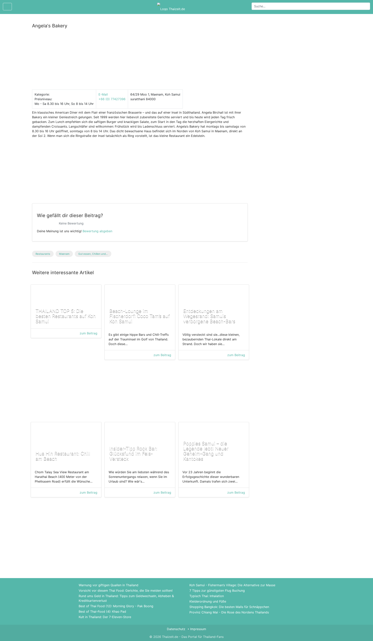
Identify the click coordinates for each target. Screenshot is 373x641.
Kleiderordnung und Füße (207, 601)
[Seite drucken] (18, 6)
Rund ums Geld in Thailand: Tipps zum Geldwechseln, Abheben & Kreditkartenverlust (126, 598)
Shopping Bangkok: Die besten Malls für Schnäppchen (229, 607)
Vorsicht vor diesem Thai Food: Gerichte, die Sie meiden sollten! (126, 590)
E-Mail (103, 94)
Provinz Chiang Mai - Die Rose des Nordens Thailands (229, 612)
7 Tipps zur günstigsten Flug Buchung (217, 590)
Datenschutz (176, 629)
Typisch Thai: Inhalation (206, 596)
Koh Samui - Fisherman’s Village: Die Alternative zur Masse (232, 585)
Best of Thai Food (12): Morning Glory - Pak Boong (116, 606)
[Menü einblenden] (7, 6)
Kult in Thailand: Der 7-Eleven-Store (105, 617)
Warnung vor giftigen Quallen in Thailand (108, 585)
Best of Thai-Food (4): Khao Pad (102, 611)
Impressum (198, 629)
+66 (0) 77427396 (111, 99)
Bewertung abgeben (97, 231)
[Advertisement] (140, 61)
